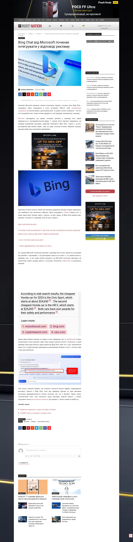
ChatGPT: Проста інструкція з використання (35, 413)
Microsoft (21, 118)
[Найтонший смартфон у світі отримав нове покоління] (66, 487)
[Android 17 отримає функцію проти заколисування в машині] (33, 487)
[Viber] (45, 94)
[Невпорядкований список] (34, 456)
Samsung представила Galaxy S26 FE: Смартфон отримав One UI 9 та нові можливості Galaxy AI (99, 103)
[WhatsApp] (41, 94)
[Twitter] (90, 41)
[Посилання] (39, 456)
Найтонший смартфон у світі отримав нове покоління (64, 497)
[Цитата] (36, 456)
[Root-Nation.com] (30, 25)
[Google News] (112, 41)
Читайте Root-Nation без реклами (100, 191)
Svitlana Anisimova (27, 89)
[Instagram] (104, 41)
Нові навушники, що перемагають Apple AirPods (69, 519)
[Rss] (87, 41)
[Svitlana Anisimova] (19, 89)
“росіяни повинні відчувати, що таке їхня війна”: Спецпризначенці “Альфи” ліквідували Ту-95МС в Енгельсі (70, 508)
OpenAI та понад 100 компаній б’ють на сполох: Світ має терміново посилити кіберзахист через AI (37, 521)
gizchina (29, 419)
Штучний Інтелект (43, 421)
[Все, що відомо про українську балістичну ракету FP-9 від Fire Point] (90, 168)
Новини (30, 34)
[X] (24, 94)
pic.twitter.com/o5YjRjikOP (32, 240)
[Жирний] (26, 456)
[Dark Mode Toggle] (131, 535)
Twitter (66, 212)
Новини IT (39, 34)
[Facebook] (20, 94)
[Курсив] (29, 456)
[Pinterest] (28, 94)
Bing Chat (66, 261)
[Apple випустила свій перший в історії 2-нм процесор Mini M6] (22, 505)
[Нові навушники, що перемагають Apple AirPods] (56, 519)
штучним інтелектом (40, 399)
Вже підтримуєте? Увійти (100, 196)
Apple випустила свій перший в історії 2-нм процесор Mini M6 (35, 506)
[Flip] (49, 94)
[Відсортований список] (31, 456)
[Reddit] (101, 41)
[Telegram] (36, 94)
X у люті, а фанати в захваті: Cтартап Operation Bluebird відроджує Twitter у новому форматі (100, 79)
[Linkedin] (98, 41)
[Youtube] (110, 41)
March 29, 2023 (45, 246)
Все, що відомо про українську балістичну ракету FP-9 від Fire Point (105, 168)
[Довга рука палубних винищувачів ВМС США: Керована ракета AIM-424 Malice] (90, 179)
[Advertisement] (49, 278)
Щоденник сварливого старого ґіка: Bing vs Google (38, 409)
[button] (72, 26)
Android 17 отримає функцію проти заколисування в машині (32, 497)
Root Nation (21, 34)
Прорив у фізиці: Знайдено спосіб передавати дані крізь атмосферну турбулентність (98, 111)
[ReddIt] (32, 94)
